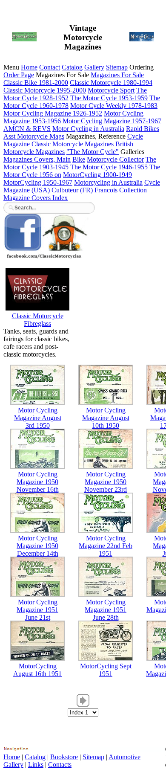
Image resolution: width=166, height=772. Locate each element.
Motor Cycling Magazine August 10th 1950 (105, 417)
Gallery (94, 67)
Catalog (72, 67)
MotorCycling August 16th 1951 (37, 669)
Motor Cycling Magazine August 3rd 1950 (37, 417)
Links (35, 764)
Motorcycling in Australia (108, 182)
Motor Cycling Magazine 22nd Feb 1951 (105, 545)
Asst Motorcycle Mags (33, 136)
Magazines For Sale (117, 74)
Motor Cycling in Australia (88, 128)
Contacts (60, 764)
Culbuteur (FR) (72, 190)
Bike (78, 159)
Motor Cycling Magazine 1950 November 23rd (105, 481)
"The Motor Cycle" (92, 151)
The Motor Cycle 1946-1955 (109, 167)
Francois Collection (120, 190)
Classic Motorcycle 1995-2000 (44, 90)
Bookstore (64, 756)
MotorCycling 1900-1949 (97, 174)
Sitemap (117, 67)
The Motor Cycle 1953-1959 (109, 98)
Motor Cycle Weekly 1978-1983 (113, 105)
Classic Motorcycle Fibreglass (37, 319)
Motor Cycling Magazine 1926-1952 (52, 113)
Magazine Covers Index (35, 197)
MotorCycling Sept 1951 (106, 669)
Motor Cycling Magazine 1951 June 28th (105, 609)
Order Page (18, 74)
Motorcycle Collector (115, 159)
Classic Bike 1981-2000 (35, 82)
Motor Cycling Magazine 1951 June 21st (37, 609)
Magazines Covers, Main (37, 159)
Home (29, 67)
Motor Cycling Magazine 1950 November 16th (38, 481)
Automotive (124, 756)
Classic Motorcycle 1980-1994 (111, 82)
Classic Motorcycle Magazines (72, 144)
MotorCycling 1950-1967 (37, 182)
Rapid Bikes (142, 128)
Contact (49, 67)
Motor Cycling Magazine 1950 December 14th (37, 545)
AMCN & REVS (27, 128)
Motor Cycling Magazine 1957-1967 (112, 121)
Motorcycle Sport (111, 90)
